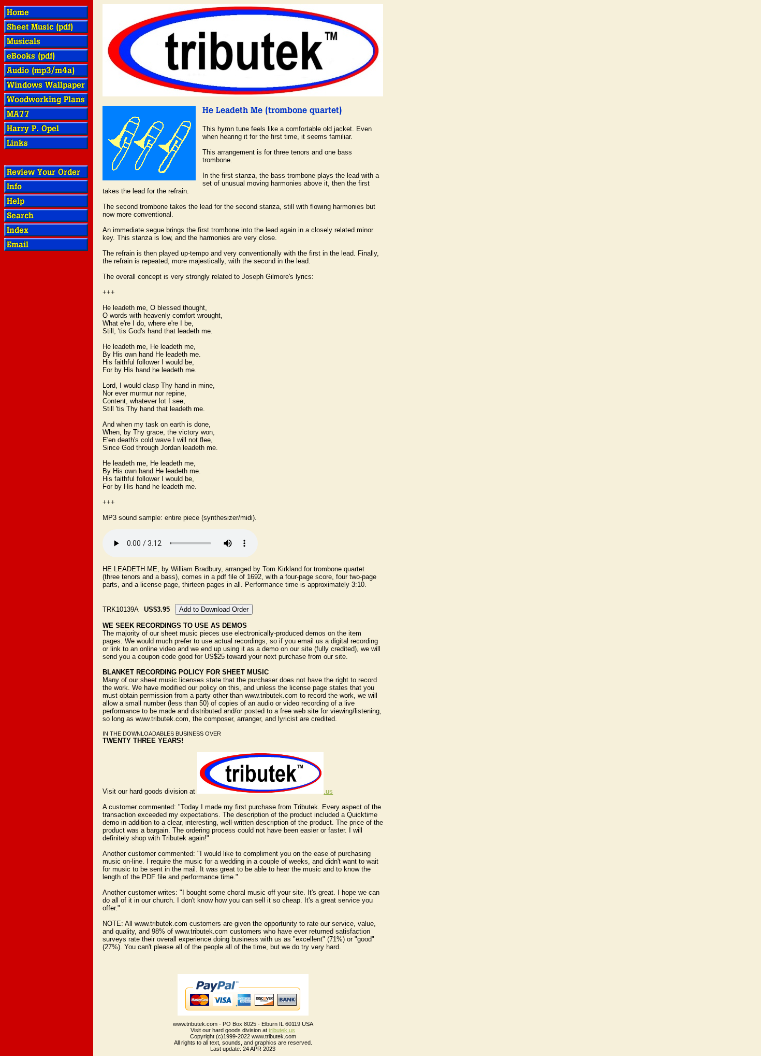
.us (328, 791)
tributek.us (282, 1030)
